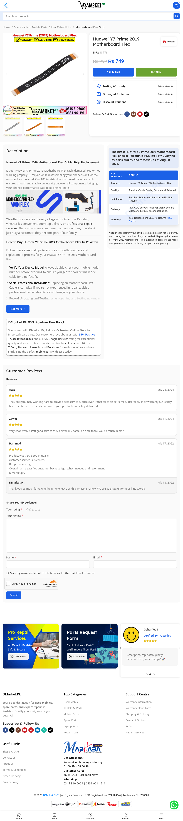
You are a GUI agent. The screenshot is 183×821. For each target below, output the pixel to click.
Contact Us (9, 757)
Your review (14, 516)
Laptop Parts (71, 726)
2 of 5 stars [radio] (30, 509)
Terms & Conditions (14, 769)
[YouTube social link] (140, 114)
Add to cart (113, 71)
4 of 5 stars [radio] (35, 509)
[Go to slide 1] (147, 674)
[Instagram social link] (133, 114)
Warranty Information (139, 702)
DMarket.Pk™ (51, 795)
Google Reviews (58, 338)
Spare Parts (21, 27)
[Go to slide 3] (154, 674)
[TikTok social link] (146, 114)
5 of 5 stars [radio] (38, 509)
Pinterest (23, 347)
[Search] (177, 16)
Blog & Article (11, 751)
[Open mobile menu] (6, 5)
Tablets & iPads (73, 708)
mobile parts (44, 351)
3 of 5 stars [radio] (33, 509)
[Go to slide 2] (150, 674)
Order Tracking (12, 776)
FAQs (129, 726)
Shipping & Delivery (137, 714)
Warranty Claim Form (138, 708)
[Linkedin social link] (37, 730)
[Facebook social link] (127, 114)
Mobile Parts (39, 27)
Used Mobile (71, 702)
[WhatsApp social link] (44, 730)
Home (6, 27)
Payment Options (136, 720)
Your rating (14, 509)
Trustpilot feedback (20, 338)
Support (132, 694)
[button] (6, 74)
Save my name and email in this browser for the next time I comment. (53, 573)
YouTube (61, 343)
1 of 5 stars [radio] (27, 509)
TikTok (86, 343)
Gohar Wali (151, 629)
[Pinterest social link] (31, 730)
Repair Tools (71, 732)
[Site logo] (91, 5)
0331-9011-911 (95, 783)
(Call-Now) (91, 775)
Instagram (74, 343)
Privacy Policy (11, 782)
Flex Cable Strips (61, 27)
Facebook (53, 347)
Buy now (156, 71)
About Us (8, 763)
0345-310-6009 (73, 783)
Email (97, 557)
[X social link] (11, 730)
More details (165, 102)
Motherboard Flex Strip (90, 27)
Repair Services (135, 732)
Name (11, 557)
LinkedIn (35, 347)
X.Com (12, 347)
